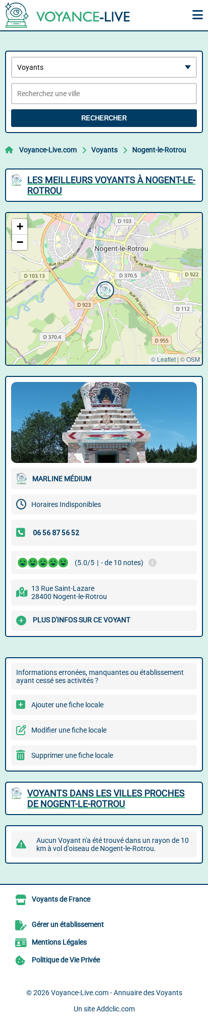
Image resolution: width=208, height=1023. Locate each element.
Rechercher (104, 118)
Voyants (104, 150)
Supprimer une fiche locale (72, 755)
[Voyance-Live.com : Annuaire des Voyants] (68, 15)
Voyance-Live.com (48, 150)
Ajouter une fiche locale (67, 705)
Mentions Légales (59, 942)
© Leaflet (163, 359)
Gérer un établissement (68, 924)
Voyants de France (61, 899)
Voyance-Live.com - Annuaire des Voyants (116, 993)
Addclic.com (115, 1009)
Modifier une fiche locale (69, 730)
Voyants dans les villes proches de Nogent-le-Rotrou (106, 798)
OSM (193, 359)
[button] (104, 288)
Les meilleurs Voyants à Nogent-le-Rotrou (111, 185)
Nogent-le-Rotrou (159, 150)
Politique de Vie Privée (66, 960)
